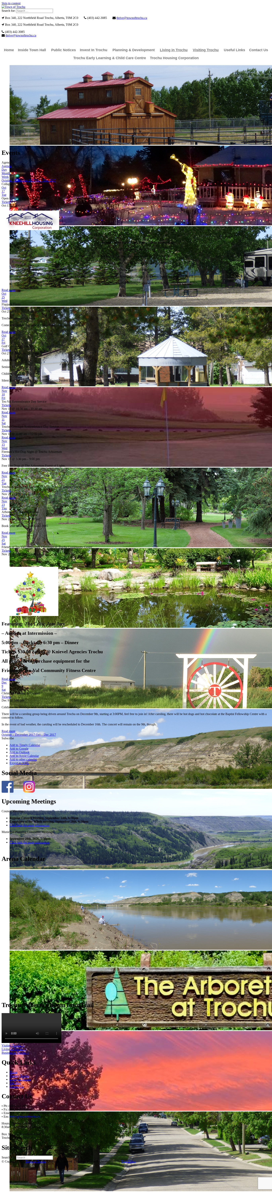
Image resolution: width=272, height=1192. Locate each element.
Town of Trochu (35, 1161)
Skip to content (11, 3)
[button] (8, 738)
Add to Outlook (19, 752)
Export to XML (19, 763)
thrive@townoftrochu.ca (131, 18)
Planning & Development (134, 50)
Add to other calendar (23, 759)
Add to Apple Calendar (24, 755)
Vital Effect (128, 1161)
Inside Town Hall (32, 50)
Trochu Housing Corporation (174, 58)
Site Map (15, 1083)
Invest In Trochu (93, 50)
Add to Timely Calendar (25, 745)
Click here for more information (29, 825)
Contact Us (258, 50)
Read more (8, 290)
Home (9, 50)
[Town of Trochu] (13, 7)
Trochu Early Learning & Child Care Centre (109, 58)
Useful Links (234, 50)
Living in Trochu (174, 50)
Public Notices (63, 50)
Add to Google (19, 748)
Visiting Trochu (206, 50)
